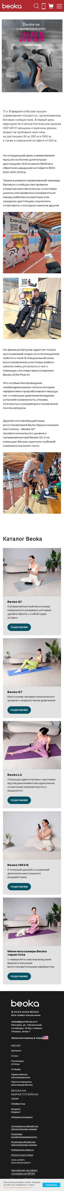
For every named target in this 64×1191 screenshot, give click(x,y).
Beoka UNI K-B (18, 865)
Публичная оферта (22, 1150)
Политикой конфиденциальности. (18, 1187)
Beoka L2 (14, 774)
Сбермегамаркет (22, 1117)
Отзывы (16, 1069)
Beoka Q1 (14, 601)
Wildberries (18, 1104)
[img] (36, 6)
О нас (14, 1056)
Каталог (16, 1051)
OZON (14, 1099)
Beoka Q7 (14, 692)
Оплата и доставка (22, 1155)
